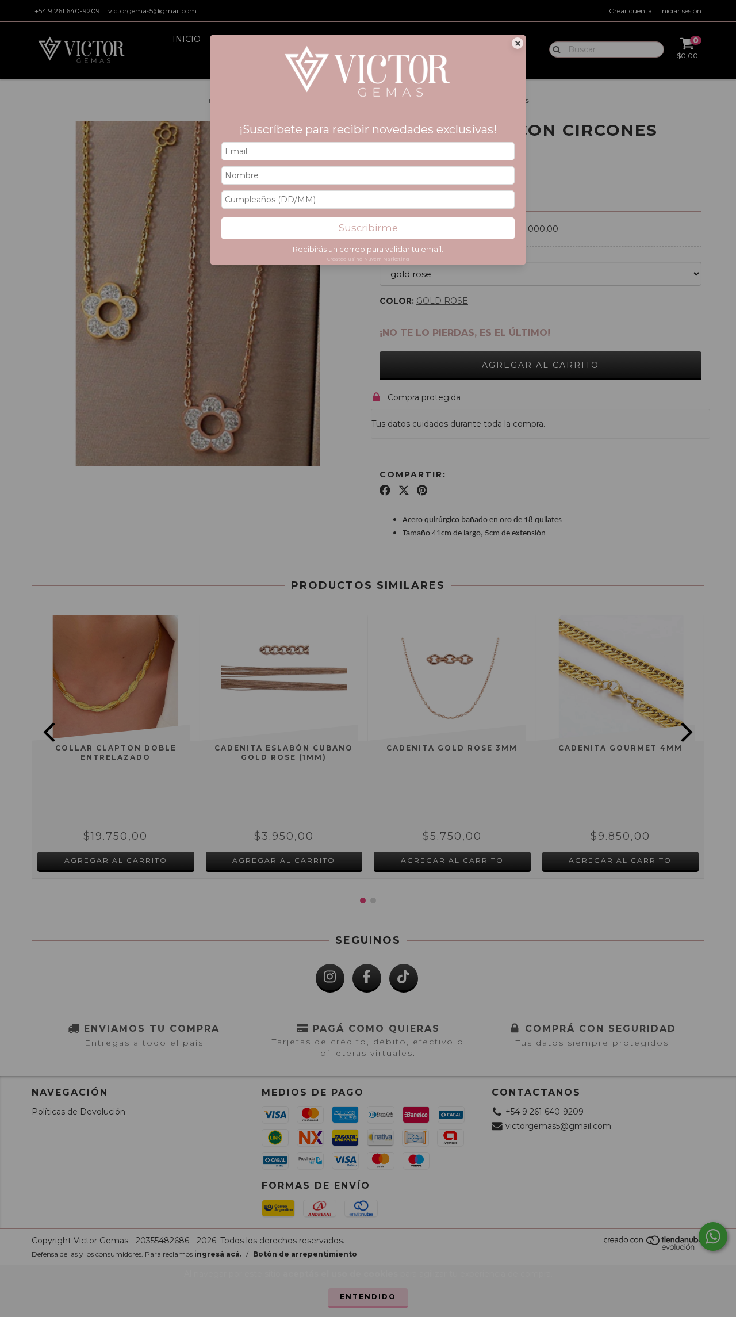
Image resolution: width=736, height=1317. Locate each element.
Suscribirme (368, 227)
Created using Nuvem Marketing (368, 259)
